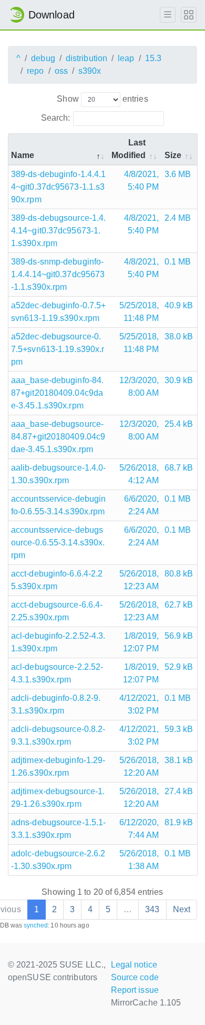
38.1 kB (179, 760)
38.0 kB (179, 336)
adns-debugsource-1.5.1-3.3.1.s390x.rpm (58, 828)
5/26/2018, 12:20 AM (139, 766)
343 (152, 909)
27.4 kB (179, 791)
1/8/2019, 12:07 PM (141, 642)
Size (173, 155)
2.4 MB (178, 217)
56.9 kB (179, 635)
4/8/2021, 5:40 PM (141, 180)
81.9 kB (179, 822)
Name (22, 155)
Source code (135, 977)
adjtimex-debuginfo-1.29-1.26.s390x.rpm (58, 766)
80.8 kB (179, 573)
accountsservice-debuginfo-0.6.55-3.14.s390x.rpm (58, 505)
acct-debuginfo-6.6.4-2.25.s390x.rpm (56, 580)
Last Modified (128, 149)
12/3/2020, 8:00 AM (139, 386)
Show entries (102, 98)
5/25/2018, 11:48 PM (139, 312)
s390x (89, 70)
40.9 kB (179, 305)
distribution (86, 58)
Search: (55, 117)
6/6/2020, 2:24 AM (141, 505)
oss (61, 70)
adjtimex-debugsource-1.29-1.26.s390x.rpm (58, 797)
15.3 (153, 58)
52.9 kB (179, 666)
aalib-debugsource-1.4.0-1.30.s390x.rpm (58, 474)
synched (36, 925)
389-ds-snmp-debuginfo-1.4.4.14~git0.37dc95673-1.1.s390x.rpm (58, 274)
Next (181, 909)
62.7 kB (179, 604)
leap (126, 58)
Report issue (135, 989)
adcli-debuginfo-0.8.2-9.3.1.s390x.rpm (55, 704)
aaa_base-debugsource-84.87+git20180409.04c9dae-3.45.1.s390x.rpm (58, 436)
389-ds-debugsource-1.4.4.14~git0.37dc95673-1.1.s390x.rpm (58, 230)
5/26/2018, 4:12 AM (139, 474)
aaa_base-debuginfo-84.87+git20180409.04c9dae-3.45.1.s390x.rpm (57, 393)
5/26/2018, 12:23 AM (139, 580)
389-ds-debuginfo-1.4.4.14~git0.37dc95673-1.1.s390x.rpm (58, 187)
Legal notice (134, 964)
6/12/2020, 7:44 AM (139, 828)
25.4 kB (179, 423)
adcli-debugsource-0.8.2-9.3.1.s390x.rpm (58, 735)
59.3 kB (179, 729)
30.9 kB (179, 380)
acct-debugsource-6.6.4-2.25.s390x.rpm (56, 611)
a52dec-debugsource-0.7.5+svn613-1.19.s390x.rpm (57, 349)
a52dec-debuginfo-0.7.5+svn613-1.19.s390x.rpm (58, 312)
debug (43, 58)
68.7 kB (179, 467)
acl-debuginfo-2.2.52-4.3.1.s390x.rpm (58, 642)
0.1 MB (178, 261)
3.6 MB (178, 174)
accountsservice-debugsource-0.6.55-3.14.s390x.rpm (58, 542)
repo (35, 70)
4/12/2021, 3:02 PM (139, 704)
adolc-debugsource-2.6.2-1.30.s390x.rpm (58, 860)
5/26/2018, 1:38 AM (139, 860)
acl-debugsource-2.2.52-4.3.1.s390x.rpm (57, 673)
